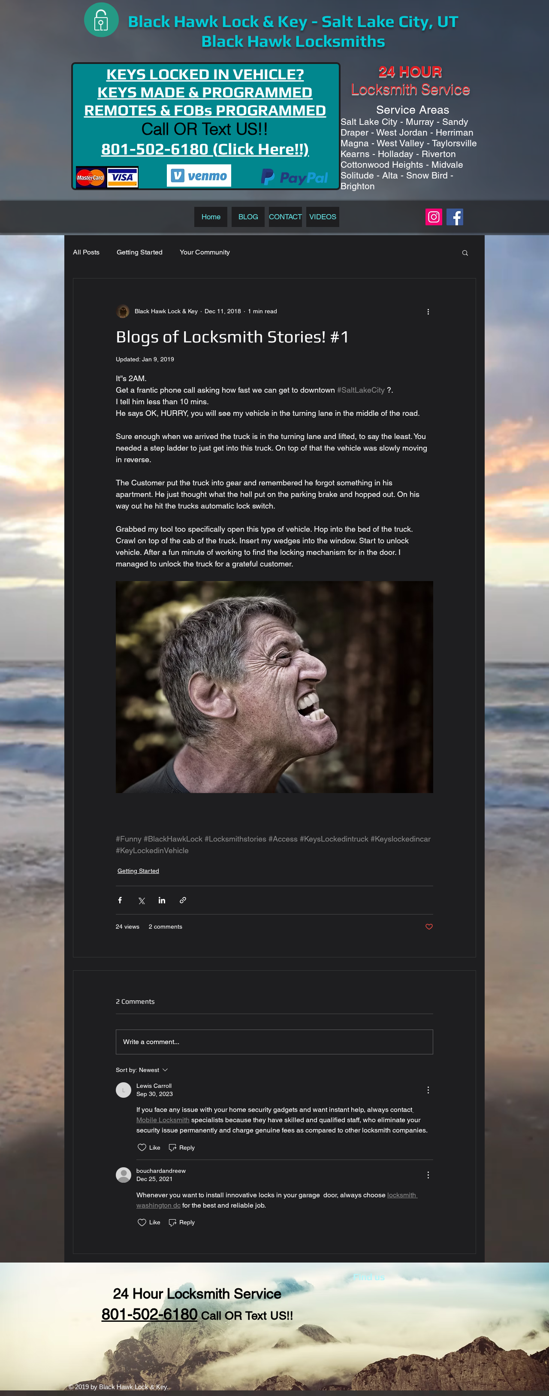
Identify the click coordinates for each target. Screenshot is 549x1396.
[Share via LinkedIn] (162, 900)
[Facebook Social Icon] (454, 217)
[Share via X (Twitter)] (141, 900)
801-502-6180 (150, 1314)
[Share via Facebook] (120, 900)
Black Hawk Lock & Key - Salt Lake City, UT (293, 21)
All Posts (86, 252)
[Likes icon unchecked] (142, 1147)
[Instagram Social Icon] (433, 217)
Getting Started (140, 252)
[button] (465, 252)
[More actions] (428, 311)
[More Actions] (428, 1090)
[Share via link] (183, 900)
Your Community (205, 252)
